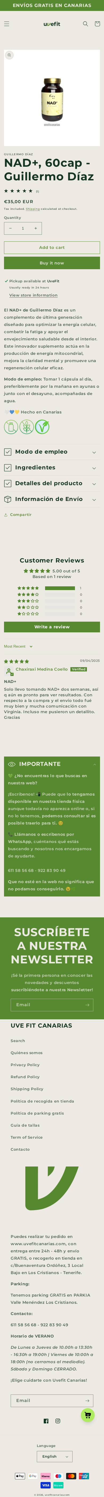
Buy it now (52, 262)
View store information (33, 295)
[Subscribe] (87, 1005)
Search (18, 1040)
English (49, 1456)
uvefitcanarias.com (57, 1495)
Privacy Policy (25, 1064)
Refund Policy (25, 1076)
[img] (16, 661)
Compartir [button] (20, 514)
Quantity (12, 217)
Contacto (20, 1149)
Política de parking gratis (37, 1113)
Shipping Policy (27, 1088)
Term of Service (27, 1137)
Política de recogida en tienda (42, 1101)
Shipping (33, 209)
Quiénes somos (27, 1052)
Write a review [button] (52, 626)
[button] (7, 24)
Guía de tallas (25, 1125)
